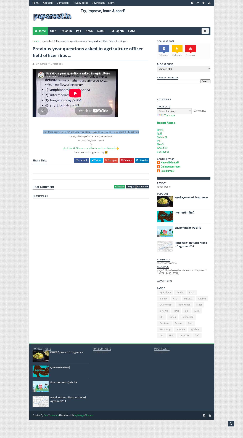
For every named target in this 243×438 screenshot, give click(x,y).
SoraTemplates (51, 415)
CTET (175, 298)
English (202, 298)
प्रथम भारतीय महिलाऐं (184, 212)
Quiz (190, 323)
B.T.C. (192, 292)
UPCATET (184, 335)
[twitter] (203, 3)
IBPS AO (164, 311)
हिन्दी (197, 335)
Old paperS (117, 31)
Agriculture (165, 292)
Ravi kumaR (167, 170)
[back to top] (231, 423)
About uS (48, 2)
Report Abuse (166, 123)
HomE (36, 2)
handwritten (184, 304)
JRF (187, 311)
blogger (119, 186)
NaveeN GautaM (170, 162)
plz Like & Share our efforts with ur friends (91, 148)
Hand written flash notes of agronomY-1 (191, 244)
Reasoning (165, 329)
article (180, 292)
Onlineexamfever (171, 166)
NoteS (101, 31)
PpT (78, 31)
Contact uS (63, 2)
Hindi (199, 304)
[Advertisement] (145, 21)
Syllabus (195, 329)
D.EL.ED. (188, 298)
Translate (169, 115)
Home (42, 31)
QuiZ (53, 31)
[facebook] (192, 3)
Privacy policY (80, 2)
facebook (142, 186)
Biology (163, 298)
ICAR (176, 311)
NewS (89, 31)
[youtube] (209, 3)
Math (197, 311)
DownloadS (98, 2)
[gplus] (198, 3)
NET (162, 317)
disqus (131, 186)
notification (188, 317)
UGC (171, 335)
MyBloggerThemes (84, 415)
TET (161, 335)
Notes (173, 317)
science (180, 329)
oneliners (164, 323)
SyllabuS (66, 31)
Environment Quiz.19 (188, 227)
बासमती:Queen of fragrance (191, 197)
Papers (178, 323)
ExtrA (111, 2)
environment (166, 304)
